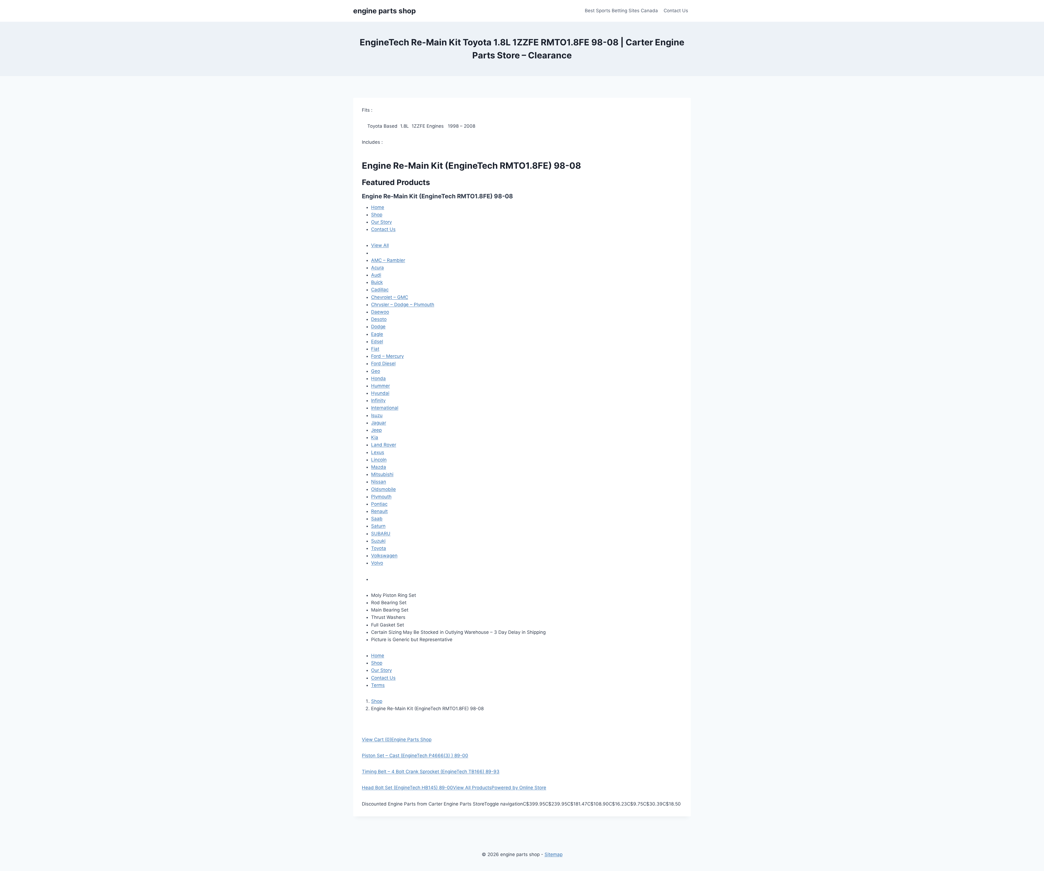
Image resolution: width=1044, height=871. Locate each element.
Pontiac (379, 504)
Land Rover (383, 444)
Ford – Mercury (387, 356)
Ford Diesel (383, 363)
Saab (377, 518)
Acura (377, 267)
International (384, 408)
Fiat (375, 349)
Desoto (379, 319)
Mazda (378, 467)
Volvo (377, 563)
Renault (379, 511)
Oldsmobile (383, 489)
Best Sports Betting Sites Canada (621, 10)
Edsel (377, 341)
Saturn (378, 526)
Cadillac (380, 289)
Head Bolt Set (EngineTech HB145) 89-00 (407, 787)
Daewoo (380, 312)
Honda (378, 378)
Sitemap (554, 854)
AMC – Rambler (388, 260)
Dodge (378, 326)
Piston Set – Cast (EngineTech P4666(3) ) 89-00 (415, 755)
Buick (377, 282)
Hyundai (380, 393)
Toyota (378, 548)
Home (377, 207)
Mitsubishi (382, 474)
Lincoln (379, 459)
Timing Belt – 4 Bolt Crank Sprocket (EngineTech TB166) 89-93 (430, 771)
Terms (378, 685)
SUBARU (380, 533)
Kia (374, 437)
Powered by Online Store (519, 787)
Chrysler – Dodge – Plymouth (402, 304)
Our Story (381, 222)
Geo (375, 371)
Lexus (377, 452)
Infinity (378, 400)
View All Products (472, 787)
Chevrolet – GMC (389, 297)
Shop (376, 214)
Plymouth (381, 496)
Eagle (377, 334)
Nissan (378, 481)
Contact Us (676, 10)
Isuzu (377, 415)
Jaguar (378, 422)
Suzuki (378, 541)
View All (380, 245)
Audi (376, 275)
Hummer (380, 385)
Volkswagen (384, 555)
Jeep (376, 430)
